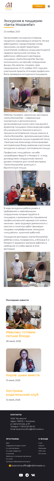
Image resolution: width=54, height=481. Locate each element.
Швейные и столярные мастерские (18, 456)
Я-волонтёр (10, 453)
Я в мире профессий (13, 451)
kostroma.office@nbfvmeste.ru (28, 465)
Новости (41, 446)
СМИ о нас (42, 451)
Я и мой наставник (12, 448)
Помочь (39, 6)
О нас (40, 443)
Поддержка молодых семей (16, 446)
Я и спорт (9, 459)
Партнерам (42, 448)
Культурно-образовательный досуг (18, 461)
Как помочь (42, 453)
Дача (7, 443)
